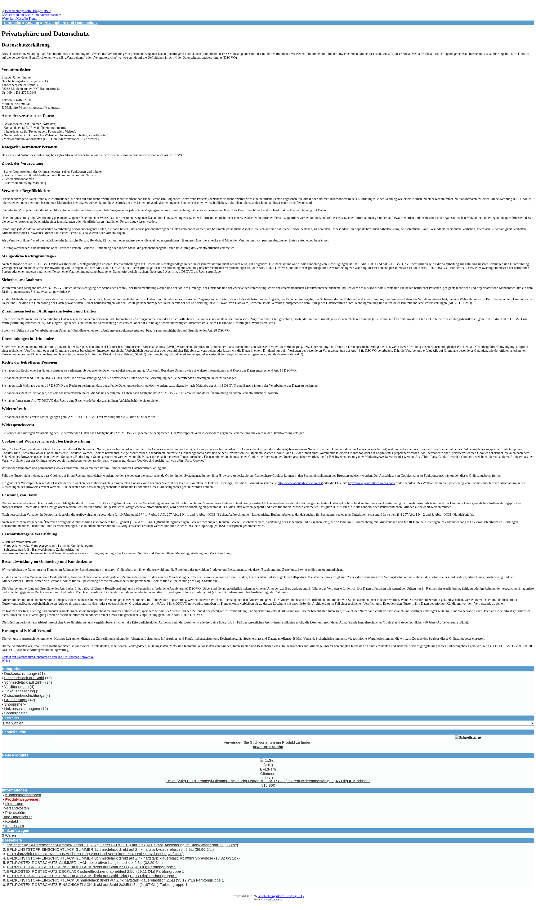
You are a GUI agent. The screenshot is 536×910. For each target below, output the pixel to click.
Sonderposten (16, 713)
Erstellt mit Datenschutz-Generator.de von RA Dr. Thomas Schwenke (48, 657)
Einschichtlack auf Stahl (24, 678)
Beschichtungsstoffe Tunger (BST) (281, 896)
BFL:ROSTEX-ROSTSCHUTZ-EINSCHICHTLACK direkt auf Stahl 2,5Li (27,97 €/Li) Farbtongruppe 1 (91, 867)
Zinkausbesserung (19, 691)
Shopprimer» (15, 704)
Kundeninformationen (23, 795)
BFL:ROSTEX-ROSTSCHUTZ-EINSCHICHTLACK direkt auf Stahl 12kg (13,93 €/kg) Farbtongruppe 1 (92, 876)
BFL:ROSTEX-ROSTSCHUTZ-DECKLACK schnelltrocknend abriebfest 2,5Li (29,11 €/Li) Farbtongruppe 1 (95, 871)
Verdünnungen (16, 687)
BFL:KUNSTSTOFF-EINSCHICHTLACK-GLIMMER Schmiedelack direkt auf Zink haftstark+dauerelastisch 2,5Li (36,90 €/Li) (110, 849)
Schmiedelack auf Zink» (24, 682)
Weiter (6, 660)
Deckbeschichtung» (20, 673)
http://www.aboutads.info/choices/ (300, 483)
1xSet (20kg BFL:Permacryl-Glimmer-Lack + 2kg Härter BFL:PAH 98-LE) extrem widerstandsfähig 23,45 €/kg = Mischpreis (268, 781)
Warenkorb (9, 18)
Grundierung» (15, 700)
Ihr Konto (30, 18)
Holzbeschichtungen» (22, 709)
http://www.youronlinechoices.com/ (371, 483)
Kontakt (11, 821)
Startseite (12, 23)
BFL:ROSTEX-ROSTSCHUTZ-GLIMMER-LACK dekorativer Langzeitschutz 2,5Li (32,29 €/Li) (85, 863)
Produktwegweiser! (22, 799)
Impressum (14, 826)
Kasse (20, 18)
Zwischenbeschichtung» (24, 695)
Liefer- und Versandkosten (16, 806)
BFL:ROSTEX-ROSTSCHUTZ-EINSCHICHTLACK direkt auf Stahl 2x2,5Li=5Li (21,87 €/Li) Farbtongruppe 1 (97, 885)
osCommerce (275, 899)
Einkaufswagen (15, 831)
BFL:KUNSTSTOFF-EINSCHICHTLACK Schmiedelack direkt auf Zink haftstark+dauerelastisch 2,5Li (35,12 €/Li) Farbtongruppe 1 (115, 880)
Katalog (32, 23)
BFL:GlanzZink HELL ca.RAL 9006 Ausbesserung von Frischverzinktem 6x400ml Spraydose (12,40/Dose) (95, 854)
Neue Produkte (15, 755)
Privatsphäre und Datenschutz (70, 23)
